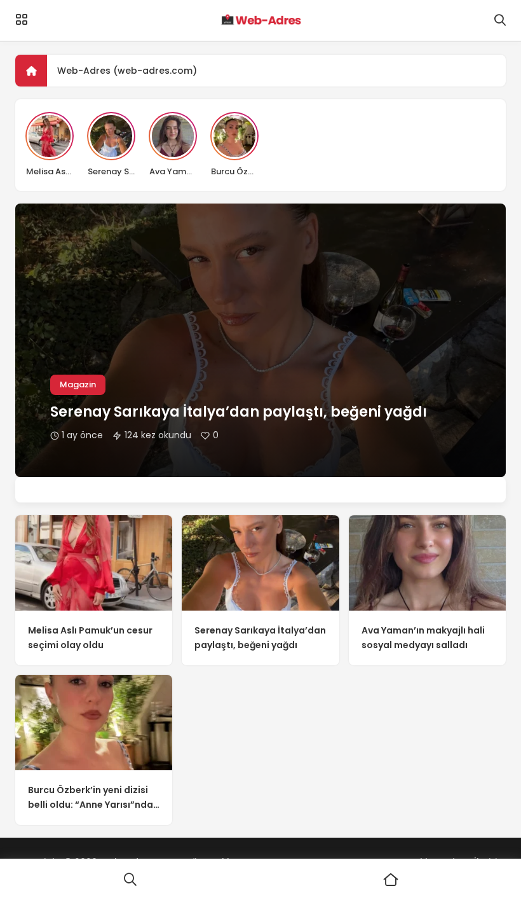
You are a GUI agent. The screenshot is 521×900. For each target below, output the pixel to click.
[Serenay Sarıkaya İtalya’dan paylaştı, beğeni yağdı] (260, 563)
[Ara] (130, 879)
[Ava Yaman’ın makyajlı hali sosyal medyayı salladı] (427, 563)
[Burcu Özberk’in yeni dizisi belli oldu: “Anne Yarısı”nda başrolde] (93, 722)
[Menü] (21, 19)
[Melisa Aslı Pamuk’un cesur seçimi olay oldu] (93, 563)
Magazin (78, 384)
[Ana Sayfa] (390, 879)
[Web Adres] (260, 20)
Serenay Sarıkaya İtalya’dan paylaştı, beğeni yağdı (238, 412)
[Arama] (500, 20)
